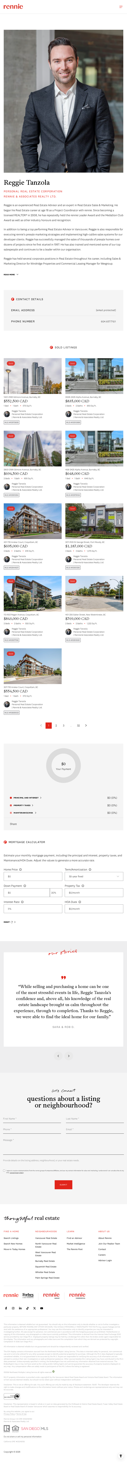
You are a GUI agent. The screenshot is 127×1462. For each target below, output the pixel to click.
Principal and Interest (26, 798)
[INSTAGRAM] (13, 1308)
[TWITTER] (34, 1308)
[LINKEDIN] (20, 1308)
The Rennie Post (75, 1249)
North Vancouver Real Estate (46, 1245)
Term (76, 869)
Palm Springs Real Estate (47, 1277)
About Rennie (105, 1238)
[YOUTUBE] (41, 1308)
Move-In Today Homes (14, 1249)
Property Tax (72, 886)
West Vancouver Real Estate (45, 1254)
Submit (63, 1185)
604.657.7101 (108, 321)
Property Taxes (22, 805)
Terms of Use (21, 1414)
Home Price (11, 869)
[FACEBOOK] (6, 1308)
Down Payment (13, 886)
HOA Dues (71, 902)
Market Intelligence (76, 1243)
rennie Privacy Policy (17, 1173)
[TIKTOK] (27, 1308)
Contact (102, 1249)
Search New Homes (13, 1243)
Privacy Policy (9, 1414)
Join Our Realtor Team (109, 1243)
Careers (102, 1254)
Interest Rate (12, 902)
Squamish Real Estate (45, 1266)
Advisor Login (105, 1260)
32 (78, 725)
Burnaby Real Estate (45, 1261)
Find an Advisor (74, 1238)
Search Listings (11, 1238)
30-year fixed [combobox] (76, 876)
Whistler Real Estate (45, 1272)
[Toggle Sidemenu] (121, 6)
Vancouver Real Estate (46, 1238)
